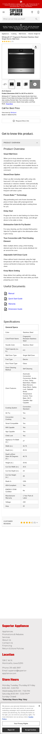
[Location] (32, 12)
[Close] (39, 706)
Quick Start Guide (15, 299)
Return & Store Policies (13, 648)
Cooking (13, 34)
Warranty (11, 304)
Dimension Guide (15, 309)
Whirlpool (13, 112)
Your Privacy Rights (21, 723)
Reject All (11, 730)
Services (6, 637)
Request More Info (22, 121)
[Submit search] (36, 19)
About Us (6, 640)
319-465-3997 (15, 668)
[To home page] (16, 12)
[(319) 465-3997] (38, 12)
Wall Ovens (22, 34)
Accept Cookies (30, 730)
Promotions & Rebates (12, 634)
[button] (3, 12)
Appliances (5, 34)
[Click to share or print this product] (35, 47)
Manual (11, 293)
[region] (21, 718)
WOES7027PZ (12, 115)
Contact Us (7, 643)
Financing (7, 646)
